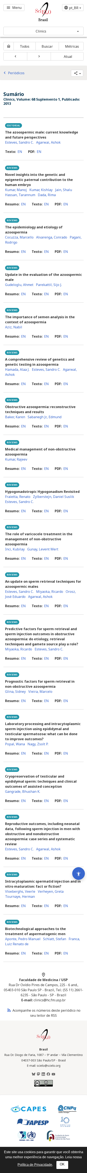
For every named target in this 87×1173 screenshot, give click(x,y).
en (20, 151)
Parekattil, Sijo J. (49, 284)
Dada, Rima (47, 195)
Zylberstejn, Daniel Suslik (53, 496)
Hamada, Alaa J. (17, 369)
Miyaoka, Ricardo (49, 591)
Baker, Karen (15, 417)
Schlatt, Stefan (54, 939)
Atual (68, 56)
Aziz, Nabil (13, 327)
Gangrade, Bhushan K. (22, 791)
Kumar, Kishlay (41, 189)
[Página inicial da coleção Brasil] (43, 1041)
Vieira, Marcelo (40, 691)
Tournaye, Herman (20, 896)
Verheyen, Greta (51, 891)
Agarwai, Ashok (48, 142)
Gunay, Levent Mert (42, 549)
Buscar (47, 46)
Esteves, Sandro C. (19, 142)
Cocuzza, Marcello (19, 237)
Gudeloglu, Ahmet (19, 284)
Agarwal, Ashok (40, 596)
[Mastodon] (38, 1074)
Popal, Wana (15, 744)
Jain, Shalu (63, 189)
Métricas (72, 46)
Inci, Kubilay (15, 549)
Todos (25, 46)
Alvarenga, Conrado (51, 237)
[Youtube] (53, 1074)
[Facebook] (48, 1074)
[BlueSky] (33, 1074)
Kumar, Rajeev (16, 459)
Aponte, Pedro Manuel (23, 939)
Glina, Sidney (15, 691)
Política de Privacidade (35, 1164)
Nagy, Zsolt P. (37, 744)
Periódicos (13, 73)
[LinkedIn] (43, 1074)
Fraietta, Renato (17, 496)
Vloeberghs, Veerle (20, 891)
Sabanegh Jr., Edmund (44, 417)
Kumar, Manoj (16, 189)
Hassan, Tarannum (20, 195)
